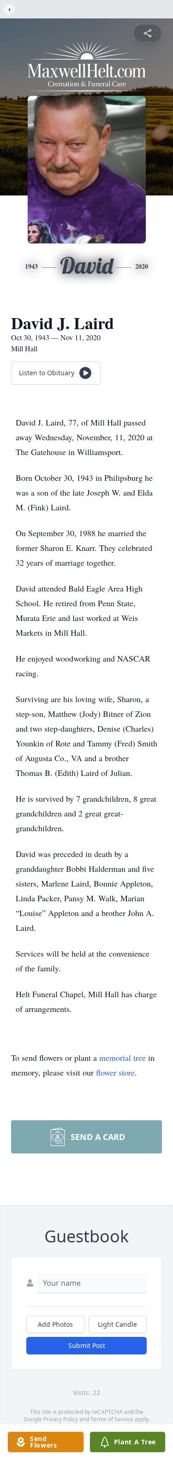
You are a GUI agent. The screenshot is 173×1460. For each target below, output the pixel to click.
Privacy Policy (60, 1419)
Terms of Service (111, 1419)
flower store (115, 1072)
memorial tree (122, 1057)
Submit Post (86, 1345)
